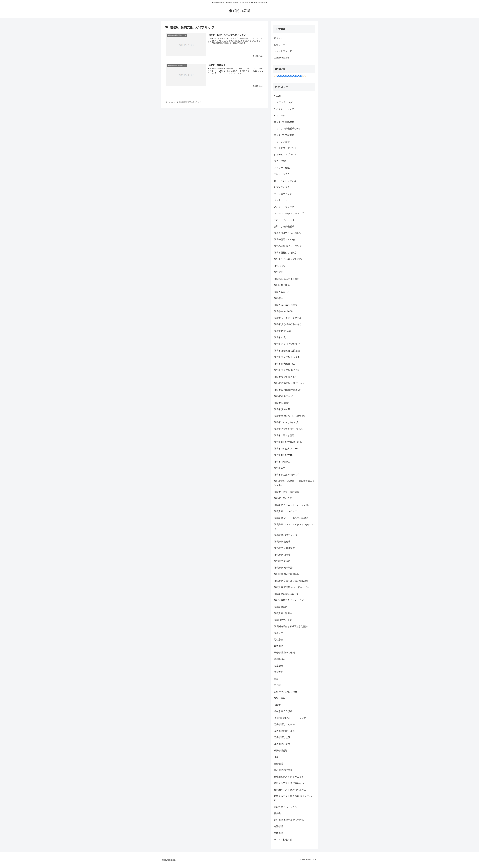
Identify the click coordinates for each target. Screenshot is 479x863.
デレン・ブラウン (283, 174)
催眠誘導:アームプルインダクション (292, 505)
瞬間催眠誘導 (280, 750)
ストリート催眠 (282, 167)
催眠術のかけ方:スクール (286, 448)
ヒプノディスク (282, 187)
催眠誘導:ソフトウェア (285, 511)
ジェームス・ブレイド (285, 154)
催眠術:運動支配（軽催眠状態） (290, 416)
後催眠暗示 (279, 659)
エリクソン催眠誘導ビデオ (287, 128)
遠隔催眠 (278, 826)
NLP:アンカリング (283, 102)
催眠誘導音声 (280, 607)
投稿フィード (280, 45)
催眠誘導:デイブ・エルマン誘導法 (291, 518)
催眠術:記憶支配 (282, 409)
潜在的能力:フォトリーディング (290, 718)
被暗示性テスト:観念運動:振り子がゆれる (293, 798)
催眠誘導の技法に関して (286, 594)
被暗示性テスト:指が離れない (289, 783)
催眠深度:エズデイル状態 (286, 279)
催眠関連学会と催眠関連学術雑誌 (291, 626)
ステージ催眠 (280, 161)
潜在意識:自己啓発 (283, 711)
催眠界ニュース (282, 292)
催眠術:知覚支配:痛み (284, 363)
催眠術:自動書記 (282, 403)
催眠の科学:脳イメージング (287, 246)
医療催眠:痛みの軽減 (284, 652)
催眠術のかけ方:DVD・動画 (288, 442)
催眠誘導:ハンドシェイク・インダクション (293, 526)
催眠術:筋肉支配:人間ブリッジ (289, 383)
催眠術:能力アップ (283, 396)
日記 (276, 678)
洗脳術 (277, 705)
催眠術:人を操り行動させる (287, 324)
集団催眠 (278, 833)
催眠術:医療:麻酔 (282, 331)
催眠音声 (278, 633)
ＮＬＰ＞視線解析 (283, 839)
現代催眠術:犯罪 (282, 744)
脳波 (276, 757)
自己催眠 (278, 763)
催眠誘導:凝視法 (282, 541)
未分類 (277, 685)
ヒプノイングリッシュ (285, 181)
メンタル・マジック (284, 207)
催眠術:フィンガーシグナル (287, 318)
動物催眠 (278, 646)
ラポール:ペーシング (284, 220)
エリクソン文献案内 (284, 135)
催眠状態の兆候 (282, 285)
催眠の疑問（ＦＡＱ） (285, 239)
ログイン (278, 38)
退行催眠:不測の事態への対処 (289, 820)
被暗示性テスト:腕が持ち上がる (290, 790)
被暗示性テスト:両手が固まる (289, 776)
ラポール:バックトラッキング (289, 213)
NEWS (277, 96)
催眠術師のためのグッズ (286, 474)
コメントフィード (283, 51)
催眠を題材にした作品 (285, 252)
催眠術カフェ (280, 468)
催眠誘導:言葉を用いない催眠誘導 (291, 580)
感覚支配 (278, 672)
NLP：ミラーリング (284, 109)
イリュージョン (282, 115)
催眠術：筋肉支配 (283, 498)
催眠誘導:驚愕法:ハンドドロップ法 (291, 587)
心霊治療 (278, 665)
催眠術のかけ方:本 (283, 455)
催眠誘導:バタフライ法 (285, 535)
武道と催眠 (279, 698)
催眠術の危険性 (282, 461)
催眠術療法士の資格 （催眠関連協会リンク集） (294, 483)
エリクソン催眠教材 (284, 122)
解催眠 (277, 813)
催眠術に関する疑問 (284, 435)
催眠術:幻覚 (280, 337)
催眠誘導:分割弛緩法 (284, 548)
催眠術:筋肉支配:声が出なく (288, 389)
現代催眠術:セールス (284, 731)
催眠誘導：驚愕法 (283, 613)
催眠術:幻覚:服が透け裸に (287, 344)
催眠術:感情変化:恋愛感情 (287, 350)
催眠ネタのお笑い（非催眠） (288, 259)
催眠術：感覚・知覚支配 (286, 492)
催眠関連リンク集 (283, 620)
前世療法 (278, 639)
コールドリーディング (285, 148)
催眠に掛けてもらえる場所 (287, 233)
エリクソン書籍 (282, 141)
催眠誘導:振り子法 (283, 567)
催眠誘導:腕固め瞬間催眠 (286, 574)
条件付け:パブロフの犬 (285, 692)
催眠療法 (278, 298)
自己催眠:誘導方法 (283, 770)
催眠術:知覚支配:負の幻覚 (287, 370)
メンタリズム (280, 200)
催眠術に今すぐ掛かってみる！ (289, 429)
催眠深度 (278, 272)
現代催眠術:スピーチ (284, 724)
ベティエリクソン (283, 194)
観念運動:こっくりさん (285, 807)
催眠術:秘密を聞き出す (285, 377)
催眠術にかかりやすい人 (286, 422)
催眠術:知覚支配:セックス (287, 357)
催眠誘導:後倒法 (282, 561)
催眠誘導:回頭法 (282, 554)
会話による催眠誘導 (284, 226)
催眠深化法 (279, 265)
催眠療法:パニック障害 (285, 305)
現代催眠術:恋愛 (282, 737)
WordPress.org (281, 57)
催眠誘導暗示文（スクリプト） (289, 600)
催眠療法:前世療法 (283, 311)
